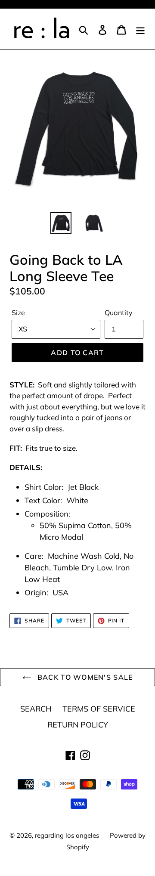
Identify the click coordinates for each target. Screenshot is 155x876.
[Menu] (140, 29)
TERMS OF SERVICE (98, 709)
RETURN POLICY (77, 725)
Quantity (119, 312)
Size (18, 312)
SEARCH (36, 709)
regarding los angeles (67, 835)
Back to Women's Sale (84, 677)
